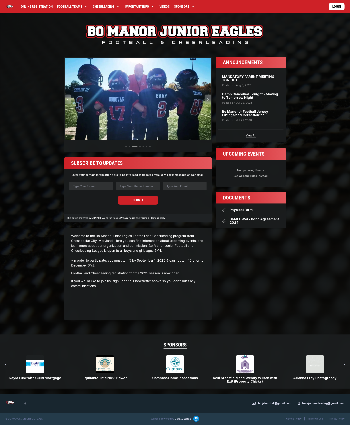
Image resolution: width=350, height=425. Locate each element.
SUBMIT (138, 200)
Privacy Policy (127, 218)
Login (336, 6)
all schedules (248, 175)
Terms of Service (149, 218)
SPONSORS (175, 345)
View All (251, 135)
